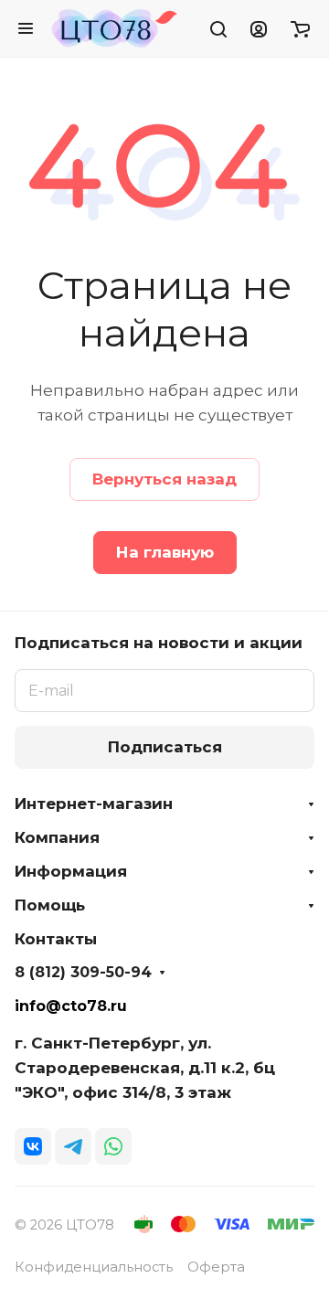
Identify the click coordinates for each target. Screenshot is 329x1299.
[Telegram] (73, 1146)
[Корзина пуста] (300, 28)
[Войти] (258, 28)
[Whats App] (113, 1146)
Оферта (216, 1267)
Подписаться (165, 747)
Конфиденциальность (94, 1267)
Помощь (50, 905)
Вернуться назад (164, 479)
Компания (57, 837)
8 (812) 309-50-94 (83, 972)
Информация (71, 871)
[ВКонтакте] (33, 1146)
